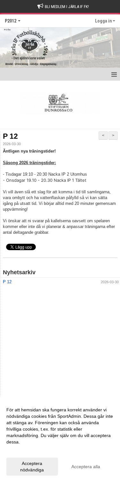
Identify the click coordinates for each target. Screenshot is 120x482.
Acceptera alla (85, 466)
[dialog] (60, 439)
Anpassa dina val (23, 450)
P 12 (10, 136)
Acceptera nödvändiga (32, 466)
